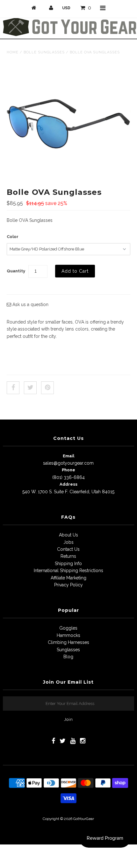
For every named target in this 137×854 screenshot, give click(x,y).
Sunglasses (68, 649)
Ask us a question (29, 304)
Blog (68, 656)
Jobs (68, 542)
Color (12, 236)
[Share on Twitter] (30, 387)
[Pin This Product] (47, 387)
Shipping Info (68, 563)
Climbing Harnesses (68, 642)
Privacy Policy (68, 584)
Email (68, 456)
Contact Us (68, 549)
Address (68, 484)
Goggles (68, 628)
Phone (68, 470)
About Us (68, 534)
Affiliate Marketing (68, 577)
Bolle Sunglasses (44, 52)
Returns (68, 556)
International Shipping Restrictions (68, 570)
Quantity (16, 271)
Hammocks (68, 635)
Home (12, 52)
